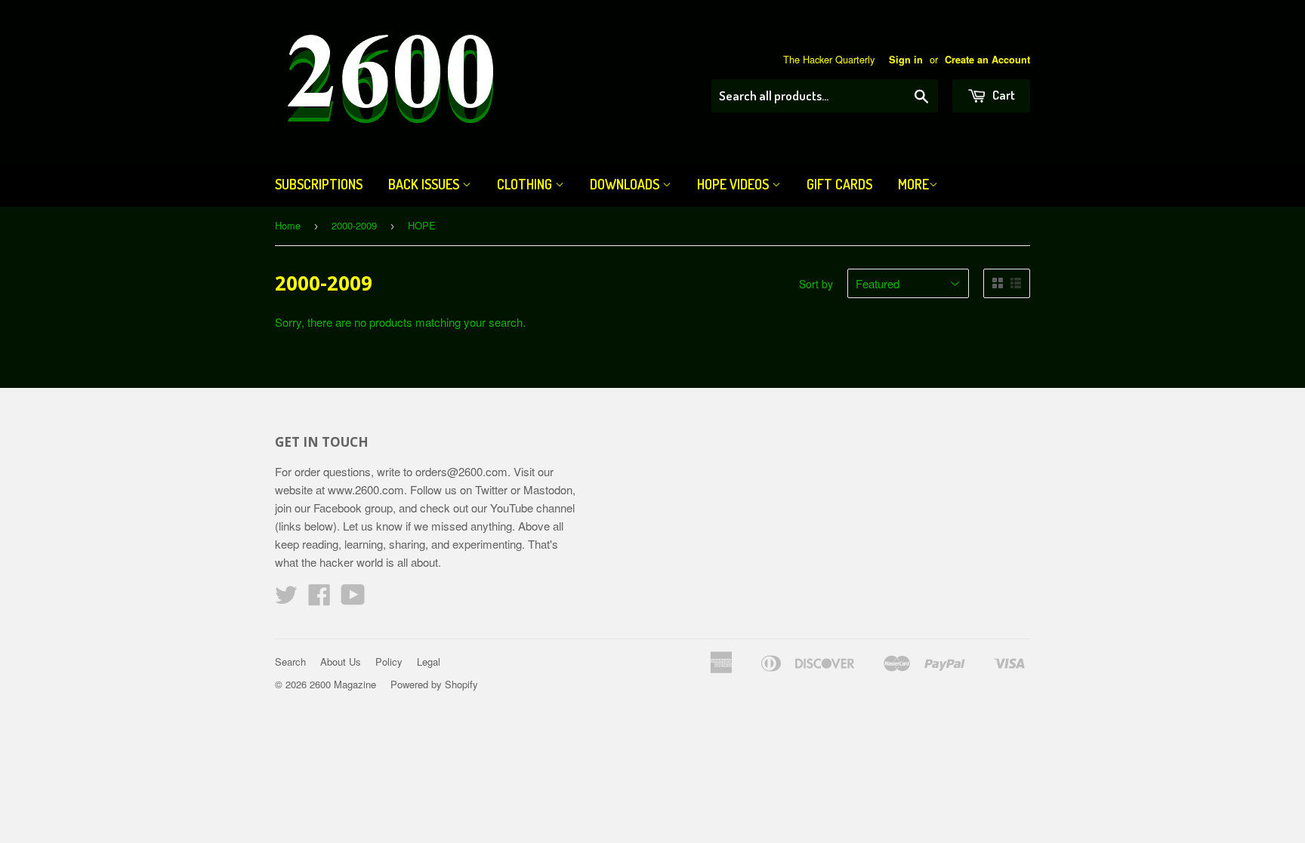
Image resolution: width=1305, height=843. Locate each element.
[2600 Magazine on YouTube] (353, 599)
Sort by (816, 283)
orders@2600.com (461, 471)
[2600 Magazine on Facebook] (319, 599)
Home (288, 225)
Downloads (626, 184)
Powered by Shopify (434, 684)
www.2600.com (366, 489)
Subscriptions (318, 184)
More (913, 184)
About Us (340, 661)
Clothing (526, 184)
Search (290, 661)
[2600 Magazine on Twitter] (286, 599)
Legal (428, 661)
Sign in (906, 59)
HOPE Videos (734, 184)
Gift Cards (839, 184)
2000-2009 (354, 225)
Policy (389, 661)
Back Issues (425, 184)
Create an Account (987, 59)
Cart (1002, 95)
